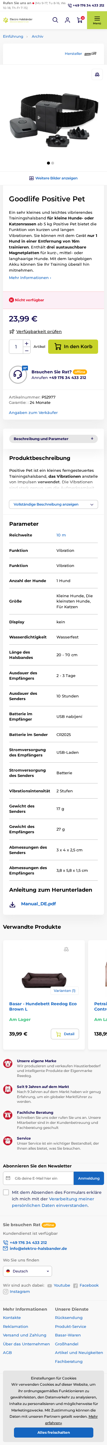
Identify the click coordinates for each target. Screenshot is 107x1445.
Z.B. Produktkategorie (38, 57)
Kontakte (12, 1317)
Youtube (62, 1285)
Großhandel (66, 1344)
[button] (56, 20)
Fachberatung (69, 1361)
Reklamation (15, 1326)
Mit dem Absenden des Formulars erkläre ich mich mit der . (57, 1199)
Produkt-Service (70, 1326)
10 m (61, 535)
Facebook (89, 1285)
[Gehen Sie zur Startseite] (18, 20)
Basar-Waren (68, 1335)
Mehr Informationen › (30, 277)
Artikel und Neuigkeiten (79, 1352)
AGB (7, 1352)
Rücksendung (69, 1317)
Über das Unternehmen (26, 1344)
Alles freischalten (53, 1432)
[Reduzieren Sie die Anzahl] (26, 350)
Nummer (16, 347)
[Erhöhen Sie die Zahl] (26, 343)
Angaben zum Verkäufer (33, 412)
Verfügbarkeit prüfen (39, 331)
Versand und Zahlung (24, 1335)
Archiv (37, 36)
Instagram (20, 1291)
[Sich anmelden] (67, 20)
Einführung (13, 36)
